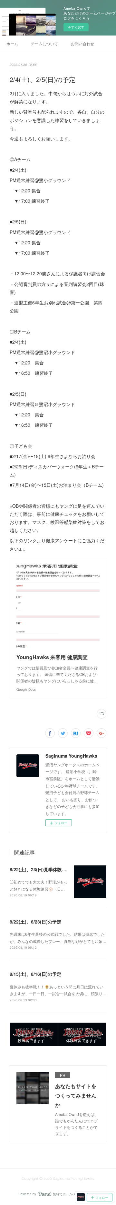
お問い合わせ (82, 43)
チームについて (44, 43)
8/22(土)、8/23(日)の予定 (35, 921)
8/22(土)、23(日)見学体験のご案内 (45, 869)
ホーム (12, 43)
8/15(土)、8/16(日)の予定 (35, 974)
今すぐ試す (76, 27)
